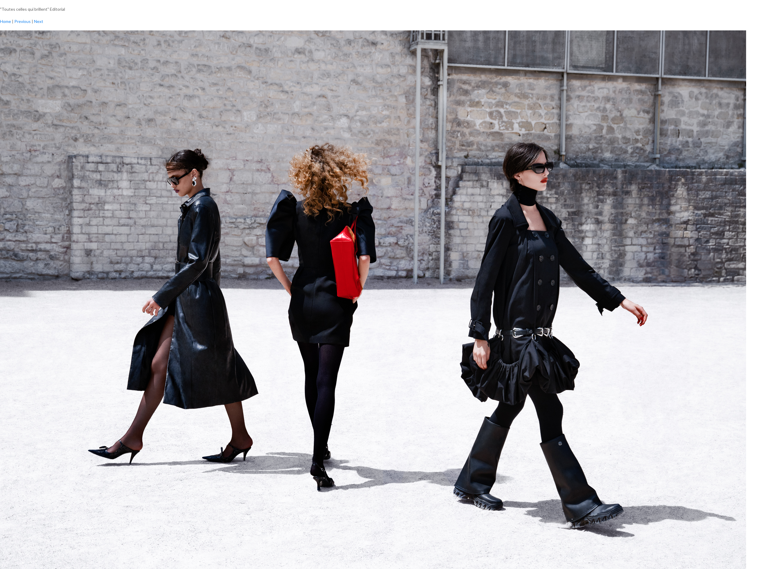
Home (5, 21)
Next (38, 21)
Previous (22, 21)
